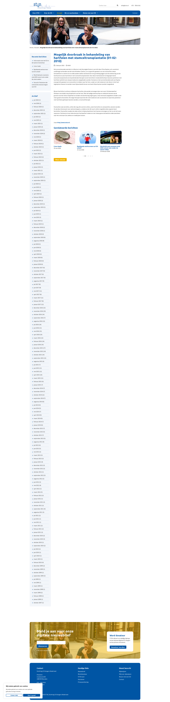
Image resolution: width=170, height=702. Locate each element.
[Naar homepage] (42, 5)
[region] (23, 690)
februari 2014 (38, 422)
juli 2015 (36, 365)
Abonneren (42, 646)
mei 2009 (36, 582)
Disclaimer (81, 679)
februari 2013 (38, 458)
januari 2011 (37, 532)
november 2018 (38, 231)
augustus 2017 (38, 281)
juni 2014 (36, 408)
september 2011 (38, 509)
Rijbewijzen (122, 671)
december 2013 (38, 428)
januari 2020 (37, 200)
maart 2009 (37, 586)
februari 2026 (38, 107)
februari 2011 (38, 529)
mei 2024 (36, 137)
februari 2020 (38, 197)
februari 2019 (38, 224)
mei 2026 (36, 103)
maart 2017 (37, 298)
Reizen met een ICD (89, 13)
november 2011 (38, 502)
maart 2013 (37, 455)
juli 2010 (36, 549)
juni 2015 (36, 368)
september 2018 (38, 237)
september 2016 (38, 318)
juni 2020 (36, 187)
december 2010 (38, 536)
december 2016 (38, 308)
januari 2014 (37, 425)
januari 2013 (37, 462)
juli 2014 (36, 405)
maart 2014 (37, 418)
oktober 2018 (38, 234)
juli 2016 (36, 324)
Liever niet (14, 695)
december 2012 (38, 465)
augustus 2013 (38, 442)
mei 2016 (36, 331)
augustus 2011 (38, 512)
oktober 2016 (38, 314)
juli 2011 (36, 515)
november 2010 (38, 539)
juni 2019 (36, 214)
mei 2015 (36, 371)
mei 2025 (36, 120)
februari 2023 (38, 157)
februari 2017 (38, 301)
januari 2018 (37, 264)
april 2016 (37, 334)
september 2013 (38, 438)
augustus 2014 (38, 401)
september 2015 (38, 358)
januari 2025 (37, 127)
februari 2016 (38, 341)
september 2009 (38, 576)
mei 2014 (36, 412)
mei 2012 (36, 485)
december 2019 (38, 204)
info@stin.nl (125, 5)
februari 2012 (38, 495)
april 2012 (37, 489)
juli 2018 (36, 244)
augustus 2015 (38, 361)
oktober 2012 (38, 472)
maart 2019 (37, 221)
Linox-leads (37, 66)
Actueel (59, 13)
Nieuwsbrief (81, 671)
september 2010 (38, 546)
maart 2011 (37, 525)
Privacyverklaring (83, 682)
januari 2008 (37, 599)
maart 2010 (37, 559)
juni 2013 (36, 448)
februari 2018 (38, 261)
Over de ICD (48, 13)
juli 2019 (36, 210)
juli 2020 (36, 184)
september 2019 (38, 207)
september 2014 (38, 398)
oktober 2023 (38, 147)
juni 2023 (36, 150)
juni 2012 (36, 482)
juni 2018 (36, 247)
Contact (135, 13)
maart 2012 (37, 492)
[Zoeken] (117, 5)
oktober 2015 (38, 355)
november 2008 (38, 589)
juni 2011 (36, 519)
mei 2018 (36, 251)
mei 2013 (36, 452)
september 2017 (38, 277)
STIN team (81, 677)
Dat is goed (32, 695)
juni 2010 (36, 552)
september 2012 (38, 475)
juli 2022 (36, 164)
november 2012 (38, 468)
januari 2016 (37, 344)
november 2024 (38, 133)
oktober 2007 (38, 603)
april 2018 (37, 254)
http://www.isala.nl (63, 122)
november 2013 (38, 432)
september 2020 (38, 180)
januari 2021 (37, 174)
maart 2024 (37, 140)
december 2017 (38, 267)
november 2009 (38, 569)
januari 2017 (37, 304)
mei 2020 (36, 190)
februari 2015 (38, 381)
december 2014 (38, 388)
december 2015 (38, 348)
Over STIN (35, 13)
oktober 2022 (38, 160)
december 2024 (38, 130)
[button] (55, 142)
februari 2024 (38, 143)
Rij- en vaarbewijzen (71, 13)
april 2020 (37, 194)
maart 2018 (37, 257)
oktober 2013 (38, 435)
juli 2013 (36, 445)
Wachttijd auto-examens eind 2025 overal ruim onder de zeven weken (40, 77)
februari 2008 (38, 596)
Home (31, 47)
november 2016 (38, 311)
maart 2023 (37, 154)
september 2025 (38, 113)
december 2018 (38, 227)
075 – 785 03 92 (135, 5)
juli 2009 (36, 579)
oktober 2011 (38, 505)
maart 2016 (37, 338)
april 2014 (37, 415)
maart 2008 (37, 592)
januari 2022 (37, 167)
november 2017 (38, 271)
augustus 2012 (38, 479)
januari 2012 (37, 499)
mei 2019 (36, 217)
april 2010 (37, 556)
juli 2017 (36, 284)
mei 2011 (36, 522)
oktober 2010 (38, 542)
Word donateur (82, 674)
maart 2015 (37, 378)
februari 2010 (38, 562)
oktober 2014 (38, 395)
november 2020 (38, 177)
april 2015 (37, 375)
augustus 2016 (38, 321)
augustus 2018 (38, 241)
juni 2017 (36, 288)
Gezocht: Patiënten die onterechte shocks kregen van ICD (40, 85)
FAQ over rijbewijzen (125, 674)
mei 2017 (36, 291)
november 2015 (38, 351)
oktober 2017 (38, 274)
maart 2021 (37, 170)
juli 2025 (36, 117)
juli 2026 (36, 100)
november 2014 (38, 391)
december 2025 (38, 110)
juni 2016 (36, 328)
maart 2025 (37, 123)
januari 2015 (37, 385)
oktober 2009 (38, 572)
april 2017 (37, 294)
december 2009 (38, 566)
